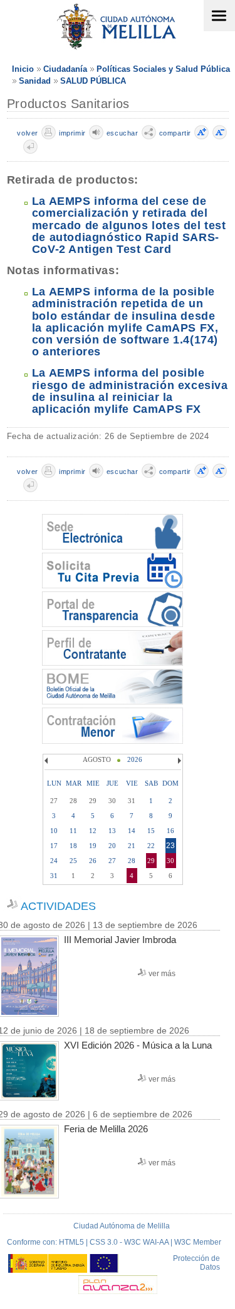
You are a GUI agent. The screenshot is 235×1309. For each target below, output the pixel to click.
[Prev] (47, 760)
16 (170, 830)
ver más (162, 973)
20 (112, 845)
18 (73, 845)
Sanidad (35, 81)
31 (54, 875)
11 (73, 830)
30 (170, 860)
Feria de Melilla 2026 (106, 1129)
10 (54, 830)
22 (151, 845)
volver (27, 133)
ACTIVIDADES (58, 906)
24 (54, 860)
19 (93, 845)
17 (54, 845)
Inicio (23, 69)
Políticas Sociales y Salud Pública (163, 69)
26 (93, 860)
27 (112, 860)
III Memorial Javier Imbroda (120, 939)
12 (93, 830)
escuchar (122, 133)
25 (73, 860)
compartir (175, 133)
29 (151, 860)
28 (131, 860)
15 (151, 830)
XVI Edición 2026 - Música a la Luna (138, 1045)
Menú (219, 15)
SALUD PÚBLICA (93, 81)
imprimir (72, 133)
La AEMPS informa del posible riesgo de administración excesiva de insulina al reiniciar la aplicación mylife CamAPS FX (130, 391)
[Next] (178, 760)
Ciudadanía (65, 69)
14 (131, 830)
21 (131, 845)
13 (112, 830)
